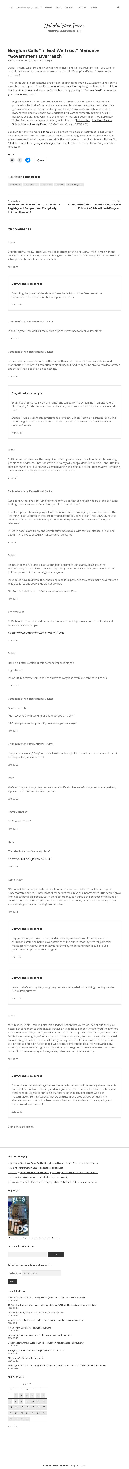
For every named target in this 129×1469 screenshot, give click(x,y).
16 (22, 1407)
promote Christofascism (52, 90)
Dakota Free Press (64, 26)
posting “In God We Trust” (86, 90)
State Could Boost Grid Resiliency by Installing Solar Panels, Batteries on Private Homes (59, 1163)
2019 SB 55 (15, 184)
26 (38, 1413)
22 (16, 1413)
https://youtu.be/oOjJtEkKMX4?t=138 (29, 859)
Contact (93, 7)
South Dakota (31, 177)
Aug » (16, 1426)
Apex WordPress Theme (55, 1465)
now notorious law (65, 86)
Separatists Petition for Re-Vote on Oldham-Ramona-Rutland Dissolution (40, 1335)
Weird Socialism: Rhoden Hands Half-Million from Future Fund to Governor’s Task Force (47, 1320)
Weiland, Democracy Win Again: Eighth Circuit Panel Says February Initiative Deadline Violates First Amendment (57, 1365)
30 (22, 1418)
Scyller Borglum (75, 184)
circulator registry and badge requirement (44, 143)
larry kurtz (12, 1163)
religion (59, 184)
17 (27, 1407)
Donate (48, 7)
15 (16, 1407)
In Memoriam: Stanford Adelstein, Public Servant (41, 1167)
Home (11, 7)
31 (27, 1418)
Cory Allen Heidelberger (27, 284)
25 (33, 1413)
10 (27, 1401)
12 (38, 1401)
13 (44, 1401)
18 (33, 1407)
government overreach (21, 94)
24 (27, 1413)
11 (33, 1401)
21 (11, 1413)
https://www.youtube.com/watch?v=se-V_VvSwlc (36, 632)
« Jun (10, 1426)
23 (22, 1413)
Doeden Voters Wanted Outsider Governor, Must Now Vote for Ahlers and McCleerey (46, 1343)
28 (11, 1418)
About (58, 7)
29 (16, 1418)
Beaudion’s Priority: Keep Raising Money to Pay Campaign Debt (36, 1312)
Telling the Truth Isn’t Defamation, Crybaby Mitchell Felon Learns (36, 1350)
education (46, 184)
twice (17, 147)
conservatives (31, 184)
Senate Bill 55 (49, 131)
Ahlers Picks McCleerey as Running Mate (25, 1358)
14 (11, 1407)
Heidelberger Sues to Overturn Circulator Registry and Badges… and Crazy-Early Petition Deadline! (34, 208)
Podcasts (82, 7)
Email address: (15, 1273)
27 (44, 1413)
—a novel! (29, 7)
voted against (27, 86)
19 (38, 1407)
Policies (68, 7)
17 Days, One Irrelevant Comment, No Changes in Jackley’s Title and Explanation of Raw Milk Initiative (52, 1305)
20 (44, 1407)
